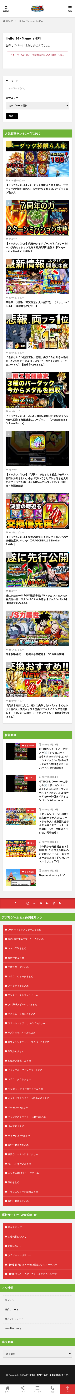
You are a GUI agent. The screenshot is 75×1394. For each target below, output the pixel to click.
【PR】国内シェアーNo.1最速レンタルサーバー (32, 1264)
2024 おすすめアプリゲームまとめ (26, 939)
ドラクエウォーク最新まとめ (23, 1191)
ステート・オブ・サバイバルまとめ (26, 1023)
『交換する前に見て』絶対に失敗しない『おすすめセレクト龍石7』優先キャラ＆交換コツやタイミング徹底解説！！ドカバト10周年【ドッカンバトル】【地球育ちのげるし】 (37, 711)
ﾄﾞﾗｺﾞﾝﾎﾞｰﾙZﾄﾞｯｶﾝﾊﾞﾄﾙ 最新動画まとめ (47, 1375)
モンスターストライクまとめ (23, 995)
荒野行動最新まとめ (18, 1201)
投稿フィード (12, 1309)
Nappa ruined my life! (52, 875)
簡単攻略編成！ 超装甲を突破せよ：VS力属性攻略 (35, 654)
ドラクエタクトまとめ (19, 1079)
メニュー (37, 1391)
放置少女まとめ (16, 1051)
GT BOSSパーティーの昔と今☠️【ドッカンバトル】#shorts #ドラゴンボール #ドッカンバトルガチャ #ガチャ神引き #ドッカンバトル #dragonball (54, 758)
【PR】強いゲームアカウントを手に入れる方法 (32, 1274)
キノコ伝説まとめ (17, 948)
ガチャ (31, 778)
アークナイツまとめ (18, 985)
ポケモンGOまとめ (18, 1107)
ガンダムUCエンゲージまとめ (23, 1173)
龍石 (32, 843)
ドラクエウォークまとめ (20, 976)
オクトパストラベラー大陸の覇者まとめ (28, 1098)
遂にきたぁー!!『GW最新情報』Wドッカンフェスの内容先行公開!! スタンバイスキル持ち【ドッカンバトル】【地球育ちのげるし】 (37, 599)
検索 (11, 115)
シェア (22, 1391)
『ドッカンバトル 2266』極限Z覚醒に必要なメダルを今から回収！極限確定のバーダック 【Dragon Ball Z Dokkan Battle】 (37, 419)
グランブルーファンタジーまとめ (25, 1070)
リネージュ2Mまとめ (19, 1135)
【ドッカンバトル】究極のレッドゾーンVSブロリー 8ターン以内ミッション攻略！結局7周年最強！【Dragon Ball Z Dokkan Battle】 (37, 247)
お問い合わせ (15, 1245)
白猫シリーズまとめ (18, 967)
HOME (9, 21)
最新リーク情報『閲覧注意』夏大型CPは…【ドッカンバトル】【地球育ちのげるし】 (37, 304)
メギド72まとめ (16, 1126)
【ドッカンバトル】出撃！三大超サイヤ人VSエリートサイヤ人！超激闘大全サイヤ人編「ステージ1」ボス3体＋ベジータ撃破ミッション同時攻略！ (54, 823)
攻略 (32, 810)
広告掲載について (17, 1236)
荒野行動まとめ (16, 957)
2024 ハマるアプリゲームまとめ (24, 929)
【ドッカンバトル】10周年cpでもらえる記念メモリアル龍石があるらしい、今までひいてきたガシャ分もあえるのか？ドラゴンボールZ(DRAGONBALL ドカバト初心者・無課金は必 (37, 480)
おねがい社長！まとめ (19, 1060)
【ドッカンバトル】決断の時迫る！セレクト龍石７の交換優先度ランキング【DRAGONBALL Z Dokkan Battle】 (37, 540)
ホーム (7, 1391)
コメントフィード (14, 1318)
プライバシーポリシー (19, 1255)
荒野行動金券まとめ (18, 1144)
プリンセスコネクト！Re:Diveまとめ (27, 1116)
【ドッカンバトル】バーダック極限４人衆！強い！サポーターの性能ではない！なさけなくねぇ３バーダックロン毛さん (37, 188)
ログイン (9, 1300)
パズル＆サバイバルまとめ (22, 1032)
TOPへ (67, 1391)
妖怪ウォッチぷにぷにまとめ (23, 1154)
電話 (52, 1391)
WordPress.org (13, 1328)
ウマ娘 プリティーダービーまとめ (25, 1088)
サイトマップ (15, 1227)
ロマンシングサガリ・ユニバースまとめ (28, 1041)
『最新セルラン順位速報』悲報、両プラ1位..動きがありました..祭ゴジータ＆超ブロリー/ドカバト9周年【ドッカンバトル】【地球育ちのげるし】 (37, 361)
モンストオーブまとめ (19, 1163)
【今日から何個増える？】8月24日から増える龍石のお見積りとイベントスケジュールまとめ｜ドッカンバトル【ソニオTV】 (54, 854)
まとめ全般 (29, 745)
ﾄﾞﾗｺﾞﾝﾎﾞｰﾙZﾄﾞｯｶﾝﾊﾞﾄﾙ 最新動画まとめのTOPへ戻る (37, 54)
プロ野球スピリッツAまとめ (22, 1004)
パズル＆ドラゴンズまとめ (22, 1013)
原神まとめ (13, 1182)
